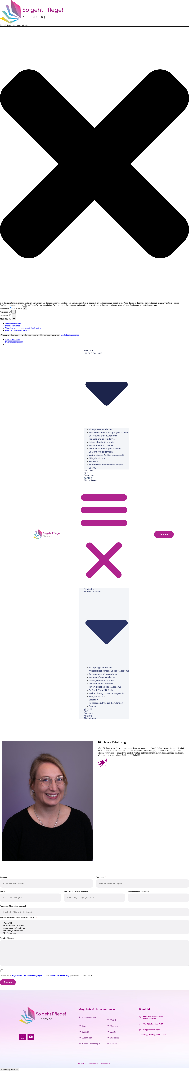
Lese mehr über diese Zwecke (17, 330)
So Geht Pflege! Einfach (101, 451)
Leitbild (113, 1044)
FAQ (86, 473)
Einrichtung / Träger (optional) (76, 891)
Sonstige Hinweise (7, 938)
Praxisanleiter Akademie (101, 445)
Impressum (114, 1038)
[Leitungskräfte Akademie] (94, 928)
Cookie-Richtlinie (12, 339)
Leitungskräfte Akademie (101, 442)
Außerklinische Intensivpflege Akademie (109, 432)
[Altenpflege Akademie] (94, 930)
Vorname (3, 877)
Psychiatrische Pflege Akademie (105, 448)
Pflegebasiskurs (97, 458)
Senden (8, 982)
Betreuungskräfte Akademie (103, 435)
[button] (94, 164)
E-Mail (2, 891)
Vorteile (88, 470)
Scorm (92, 467)
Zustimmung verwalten (9, 1070)
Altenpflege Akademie (100, 429)
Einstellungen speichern (50, 335)
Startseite (89, 350)
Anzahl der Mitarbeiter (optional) (13, 906)
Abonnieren (90, 480)
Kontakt (88, 478)
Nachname (100, 877)
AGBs (113, 1032)
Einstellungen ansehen (30, 335)
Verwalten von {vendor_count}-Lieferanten (23, 328)
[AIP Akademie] (94, 933)
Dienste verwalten (12, 326)
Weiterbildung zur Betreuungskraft (106, 455)
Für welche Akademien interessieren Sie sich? (17, 918)
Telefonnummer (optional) (138, 891)
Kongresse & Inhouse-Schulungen (106, 464)
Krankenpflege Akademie (102, 438)
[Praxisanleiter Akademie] (94, 925)
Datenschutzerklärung (14, 342)
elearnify (93, 461)
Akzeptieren (5, 335)
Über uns (89, 475)
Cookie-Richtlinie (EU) (91, 1044)
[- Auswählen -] (94, 923)
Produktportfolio (89, 1017)
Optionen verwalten (13, 323)
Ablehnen (15, 335)
